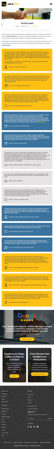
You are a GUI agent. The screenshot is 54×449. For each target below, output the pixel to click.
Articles (3, 422)
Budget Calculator (6, 416)
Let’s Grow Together (32, 408)
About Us (24, 26)
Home (17, 26)
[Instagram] (34, 427)
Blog (3, 419)
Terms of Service (18, 442)
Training (3, 414)
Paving (29, 397)
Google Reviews (6, 45)
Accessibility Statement (31, 442)
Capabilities (5, 393)
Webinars (30, 391)
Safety (3, 399)
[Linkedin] (31, 427)
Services (30, 394)
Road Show (4, 411)
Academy (4, 427)
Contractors (32, 406)
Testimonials (5, 401)
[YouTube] (37, 427)
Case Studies (5, 432)
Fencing (29, 400)
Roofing (29, 402)
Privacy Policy (7, 442)
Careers (4, 405)
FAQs (3, 435)
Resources (5, 408)
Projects (4, 424)
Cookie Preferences (45, 442)
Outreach (4, 396)
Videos (3, 430)
